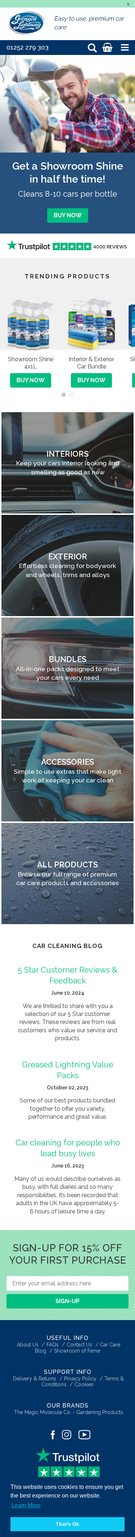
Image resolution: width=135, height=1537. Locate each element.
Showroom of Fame (77, 1351)
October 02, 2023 (67, 1087)
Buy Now (68, 215)
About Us (28, 1345)
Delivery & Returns (34, 1379)
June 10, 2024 (67, 993)
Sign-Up (67, 1301)
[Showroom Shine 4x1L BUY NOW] (30, 283)
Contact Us (79, 1345)
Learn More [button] (26, 1505)
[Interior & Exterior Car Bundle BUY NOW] (91, 283)
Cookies (84, 1384)
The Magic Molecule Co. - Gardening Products (68, 1412)
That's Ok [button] (67, 1524)
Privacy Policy (80, 1379)
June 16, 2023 (67, 1166)
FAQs (52, 1345)
